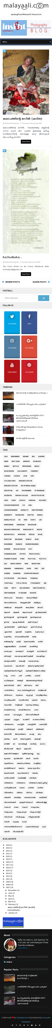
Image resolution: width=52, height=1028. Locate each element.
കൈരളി (22, 661)
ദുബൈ (34, 700)
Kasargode (19, 515)
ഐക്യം (28, 632)
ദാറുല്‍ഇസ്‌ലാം (41, 695)
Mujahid (19, 544)
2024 (8, 845)
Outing (23, 554)
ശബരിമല (17, 797)
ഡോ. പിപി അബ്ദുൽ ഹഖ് (26, 690)
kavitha (30, 515)
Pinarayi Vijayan (10, 559)
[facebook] (16, 1025)
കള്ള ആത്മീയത (10, 646)
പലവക (7, 715)
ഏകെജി (18, 632)
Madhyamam (8, 525)
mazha (39, 529)
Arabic (6, 466)
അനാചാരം (8, 598)
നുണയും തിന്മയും (32, 705)
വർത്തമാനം (21, 783)
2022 (8, 850)
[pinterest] (39, 1025)
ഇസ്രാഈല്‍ (9, 617)
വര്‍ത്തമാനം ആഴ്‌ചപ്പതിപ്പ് (38, 783)
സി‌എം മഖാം (8, 812)
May (10, 896)
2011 (8, 879)
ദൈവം (43, 700)
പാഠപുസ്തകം (17, 715)
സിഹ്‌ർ (6, 822)
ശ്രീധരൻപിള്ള (41, 802)
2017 (8, 865)
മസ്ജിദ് (7, 744)
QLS (5, 564)
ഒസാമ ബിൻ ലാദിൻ (22, 637)
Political (32, 559)
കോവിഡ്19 (20, 666)
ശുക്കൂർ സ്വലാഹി (26, 802)
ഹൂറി (44, 827)
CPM (32, 476)
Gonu (13, 500)
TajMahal (34, 578)
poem (22, 559)
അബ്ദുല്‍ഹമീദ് (25, 603)
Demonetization (10, 486)
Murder (7, 549)
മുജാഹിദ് (27, 749)
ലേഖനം (21, 768)
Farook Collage (21, 495)
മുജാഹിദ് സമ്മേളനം (11, 754)
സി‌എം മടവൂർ (21, 812)
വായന (22, 788)
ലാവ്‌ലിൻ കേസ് (9, 768)
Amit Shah (16, 461)
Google (22, 500)
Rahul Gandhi (16, 564)
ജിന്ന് (19, 685)
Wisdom (33, 593)
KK (19, 520)
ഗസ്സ (5, 676)
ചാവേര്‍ (37, 676)
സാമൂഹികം (35, 807)
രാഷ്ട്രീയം (37, 763)
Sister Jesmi (9, 578)
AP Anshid (37, 461)
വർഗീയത (32, 778)
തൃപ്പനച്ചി (29, 695)
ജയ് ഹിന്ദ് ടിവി (9, 685)
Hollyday (42, 500)
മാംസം (42, 744)
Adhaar (25, 456)
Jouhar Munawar (10, 510)
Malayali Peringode (12, 529)
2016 (8, 867)
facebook (8, 495)
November (12, 890)
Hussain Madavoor (11, 505)
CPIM (25, 476)
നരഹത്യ (8, 705)
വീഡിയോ (39, 793)
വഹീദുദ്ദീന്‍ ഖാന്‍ (10, 788)
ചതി (20, 676)
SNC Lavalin (22, 578)
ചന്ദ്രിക (28, 676)
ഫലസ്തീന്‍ (20, 724)
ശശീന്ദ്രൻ (43, 797)
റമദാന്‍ (6, 831)
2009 (8, 881)
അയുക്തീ (18, 607)
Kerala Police (9, 520)
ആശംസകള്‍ (27, 612)
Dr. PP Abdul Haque (28, 486)
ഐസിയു (7, 637)
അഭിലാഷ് (7, 607)
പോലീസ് (26, 719)
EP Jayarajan (39, 491)
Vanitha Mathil (39, 588)
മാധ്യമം (33, 744)
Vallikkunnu (25, 588)
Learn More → (24, 948)
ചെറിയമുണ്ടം (9, 680)
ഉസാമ (6, 622)
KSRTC (33, 520)
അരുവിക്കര (30, 607)
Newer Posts (12, 281)
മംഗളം (32, 734)
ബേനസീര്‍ (8, 734)
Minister (8, 539)
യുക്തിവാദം (8, 763)
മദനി (15, 739)
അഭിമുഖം (37, 603)
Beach (37, 466)
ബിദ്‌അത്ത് (40, 729)
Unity (14, 588)
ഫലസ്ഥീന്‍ (43, 724)
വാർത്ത (40, 788)
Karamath (8, 515)
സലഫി (24, 807)
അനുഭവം (19, 598)
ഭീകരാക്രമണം (20, 734)
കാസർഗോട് (41, 651)
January (11, 913)
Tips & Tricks (21, 583)
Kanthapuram (37, 510)
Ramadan (7, 568)
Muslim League (19, 549)
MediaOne (21, 534)
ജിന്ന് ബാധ (28, 685)
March (11, 901)
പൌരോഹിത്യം (39, 719)
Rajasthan (36, 564)
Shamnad (16, 573)
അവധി (40, 607)
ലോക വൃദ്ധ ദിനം (34, 768)
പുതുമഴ (7, 719)
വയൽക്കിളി (22, 778)
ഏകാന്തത (8, 632)
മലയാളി (37, 739)
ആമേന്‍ (16, 612)
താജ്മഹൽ (42, 690)
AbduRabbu (15, 456)
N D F (30, 549)
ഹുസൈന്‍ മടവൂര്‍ (32, 827)
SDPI (36, 568)
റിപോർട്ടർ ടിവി (18, 831)
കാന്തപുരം (8, 651)
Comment (34, 471)
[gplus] (20, 1025)
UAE (45, 583)
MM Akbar (18, 539)
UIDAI (6, 588)
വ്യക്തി (7, 797)
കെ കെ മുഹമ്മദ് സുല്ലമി (24, 656)
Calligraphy (22, 471)
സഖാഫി (7, 807)
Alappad (41, 456)
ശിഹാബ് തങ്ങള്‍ (10, 802)
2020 (8, 856)
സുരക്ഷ (16, 822)
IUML (30, 505)
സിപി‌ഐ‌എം (20, 817)
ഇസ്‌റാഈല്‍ (22, 617)
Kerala (39, 515)
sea (42, 568)
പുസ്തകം (16, 719)
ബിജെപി (29, 729)
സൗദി (24, 822)
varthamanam (9, 593)
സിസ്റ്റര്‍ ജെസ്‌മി (33, 817)
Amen (6, 461)
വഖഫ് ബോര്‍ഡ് (23, 773)
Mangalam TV (28, 529)
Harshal (32, 500)
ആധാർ (7, 612)
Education (8, 491)
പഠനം (36, 710)
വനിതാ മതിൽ (9, 778)
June (10, 893)
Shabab (7, 573)
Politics (42, 559)
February (12, 904)
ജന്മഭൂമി (20, 680)
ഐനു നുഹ (39, 632)
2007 (8, 887)
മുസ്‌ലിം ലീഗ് (18, 758)
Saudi (29, 568)
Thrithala (8, 583)
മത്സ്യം (7, 739)
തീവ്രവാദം (8, 695)
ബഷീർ (20, 729)
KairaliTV (24, 510)
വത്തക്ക (35, 773)
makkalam (21, 525)
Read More (26, 141)
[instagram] (24, 1025)
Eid (17, 491)
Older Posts (39, 281)
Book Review (9, 471)
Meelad (31, 534)
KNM (25, 520)
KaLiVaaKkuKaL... (12, 257)
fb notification (37, 495)
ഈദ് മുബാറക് (35, 617)
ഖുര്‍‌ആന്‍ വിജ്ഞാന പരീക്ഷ (35, 671)
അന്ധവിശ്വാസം (10, 603)
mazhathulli (9, 534)
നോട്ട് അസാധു (9, 710)
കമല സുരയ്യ (29, 642)
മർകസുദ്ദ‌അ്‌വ (25, 739)
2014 (5, 456)
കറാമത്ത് (22, 646)
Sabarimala (18, 568)
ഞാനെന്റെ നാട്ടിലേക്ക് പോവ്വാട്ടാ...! (32, 393)
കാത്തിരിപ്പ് (33, 646)
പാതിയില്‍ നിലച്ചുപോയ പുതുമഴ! (31, 404)
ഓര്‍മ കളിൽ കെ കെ (25, 438)
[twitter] (12, 1025)
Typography (35, 583)
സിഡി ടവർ (8, 817)
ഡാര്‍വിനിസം (9, 690)
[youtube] (35, 1025)
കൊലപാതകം (33, 661)
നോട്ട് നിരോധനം (25, 710)
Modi (37, 539)
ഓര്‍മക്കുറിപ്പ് (8, 642)
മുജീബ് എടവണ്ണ (27, 754)
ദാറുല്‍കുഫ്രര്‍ (9, 700)
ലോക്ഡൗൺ (9, 773)
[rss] (28, 1025)
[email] (32, 1025)
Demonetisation (25, 481)
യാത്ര (35, 758)
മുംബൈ (7, 758)
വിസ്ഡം (29, 793)
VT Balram (22, 593)
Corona (7, 476)
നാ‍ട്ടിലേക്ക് (18, 705)
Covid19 (17, 476)
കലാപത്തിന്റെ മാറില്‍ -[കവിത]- (23, 118)
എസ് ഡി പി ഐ (36, 627)
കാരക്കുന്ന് (19, 651)
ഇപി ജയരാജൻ (40, 612)
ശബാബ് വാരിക (30, 797)
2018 (8, 862)
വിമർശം (20, 793)
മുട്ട (38, 754)
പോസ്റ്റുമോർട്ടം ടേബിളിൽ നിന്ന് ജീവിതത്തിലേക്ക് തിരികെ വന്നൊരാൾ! (30, 418)
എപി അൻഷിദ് (9, 627)
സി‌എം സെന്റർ (35, 812)
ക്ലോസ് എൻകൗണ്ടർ (36, 666)
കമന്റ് (18, 642)
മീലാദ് (18, 749)
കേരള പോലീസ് (9, 661)
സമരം (16, 807)
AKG (33, 456)
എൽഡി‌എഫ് (22, 627)
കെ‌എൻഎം (40, 656)
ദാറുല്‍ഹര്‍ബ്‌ (23, 700)
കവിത (40, 642)
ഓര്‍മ (34, 637)
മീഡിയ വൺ (8, 749)
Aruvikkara (26, 466)
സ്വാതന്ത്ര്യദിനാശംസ (13, 827)
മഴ (14, 744)
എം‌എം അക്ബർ (18, 622)
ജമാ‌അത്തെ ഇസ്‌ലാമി (34, 680)
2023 (8, 848)
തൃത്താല (19, 695)
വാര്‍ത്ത (31, 788)
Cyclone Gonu (9, 481)
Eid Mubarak (26, 491)
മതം (39, 734)
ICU (23, 505)
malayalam (32, 525)
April (10, 898)
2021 (8, 853)
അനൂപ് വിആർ (31, 598)
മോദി (28, 758)
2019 (8, 859)
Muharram (8, 544)
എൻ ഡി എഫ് (32, 622)
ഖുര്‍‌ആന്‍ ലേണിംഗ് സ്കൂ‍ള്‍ (13, 671)
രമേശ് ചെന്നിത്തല (23, 763)
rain (26, 564)
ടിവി (36, 685)
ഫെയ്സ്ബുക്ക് (9, 729)
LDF (40, 520)
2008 (8, 884)
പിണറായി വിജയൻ (32, 715)
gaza (6, 500)
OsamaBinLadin (10, 554)
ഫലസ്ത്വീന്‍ (31, 724)
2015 (8, 870)
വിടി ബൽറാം (8, 793)
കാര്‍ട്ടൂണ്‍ (30, 651)
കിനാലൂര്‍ (7, 656)
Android (26, 461)
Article (16, 466)
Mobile (28, 539)
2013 (8, 876)
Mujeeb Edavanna (32, 544)
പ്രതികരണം (9, 724)
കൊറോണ (8, 666)
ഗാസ (13, 676)
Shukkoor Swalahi (31, 573)
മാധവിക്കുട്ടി (22, 744)
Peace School (34, 554)
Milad (40, 534)
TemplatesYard (23, 1017)
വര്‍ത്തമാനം (8, 783)
